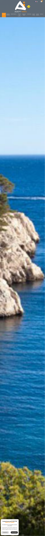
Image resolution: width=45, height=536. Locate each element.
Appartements (14, 14)
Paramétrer (5, 532)
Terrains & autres (19, 15)
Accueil (3, 14)
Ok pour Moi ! (14, 532)
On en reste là (13, 520)
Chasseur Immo (24, 14)
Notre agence (37, 14)
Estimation (29, 14)
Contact (41, 14)
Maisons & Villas (8, 14)
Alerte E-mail (33, 14)
